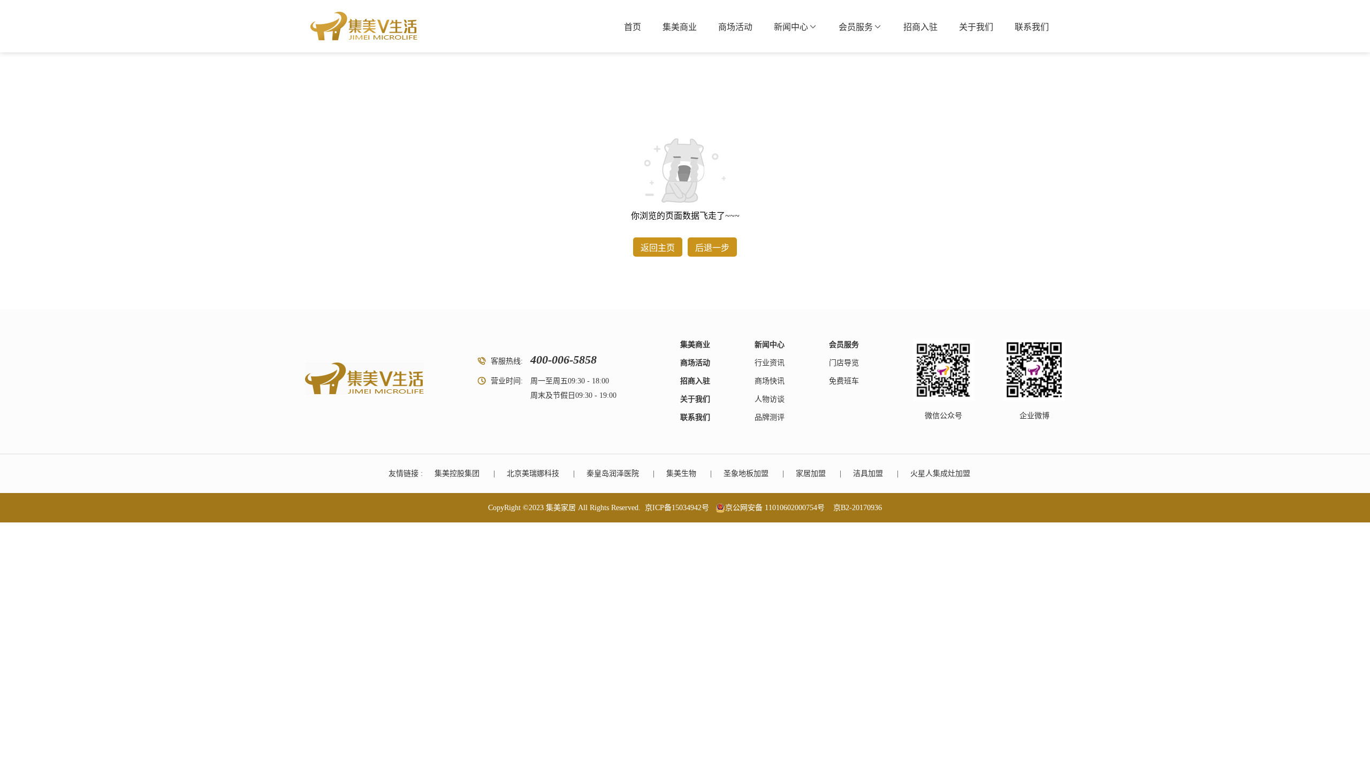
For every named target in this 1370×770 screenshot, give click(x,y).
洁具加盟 (868, 473)
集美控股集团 (457, 473)
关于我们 (976, 27)
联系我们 (1032, 27)
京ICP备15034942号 (677, 508)
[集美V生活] (363, 26)
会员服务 (856, 27)
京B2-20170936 (857, 508)
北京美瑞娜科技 (533, 473)
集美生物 (681, 473)
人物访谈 (770, 399)
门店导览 (844, 363)
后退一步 (712, 247)
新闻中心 (791, 27)
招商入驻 (920, 27)
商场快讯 (770, 381)
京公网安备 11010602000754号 (775, 508)
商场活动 (735, 27)
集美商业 (680, 27)
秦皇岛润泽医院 (613, 473)
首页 (632, 27)
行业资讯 (770, 363)
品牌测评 (770, 417)
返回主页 (658, 247)
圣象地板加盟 (746, 473)
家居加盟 (811, 473)
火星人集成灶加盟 (940, 473)
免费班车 (844, 381)
